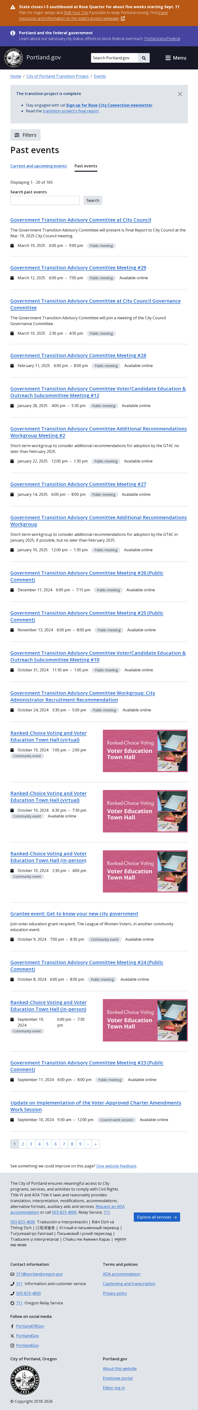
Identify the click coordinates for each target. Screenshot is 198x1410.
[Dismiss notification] (180, 94)
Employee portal (118, 1378)
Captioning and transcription (129, 1283)
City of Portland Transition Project (58, 76)
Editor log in (114, 1387)
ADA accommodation (121, 1274)
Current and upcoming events (38, 166)
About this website (120, 1368)
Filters (28, 135)
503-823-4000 (64, 1212)
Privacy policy (115, 1293)
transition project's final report (71, 111)
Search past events (28, 192)
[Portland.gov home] (32, 58)
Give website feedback (116, 1166)
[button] (175, 58)
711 (107, 1212)
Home (15, 76)
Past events (86, 166)
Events (100, 76)
